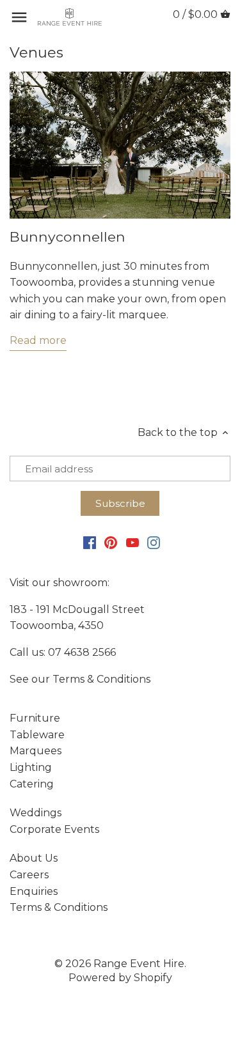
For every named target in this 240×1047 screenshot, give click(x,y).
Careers (29, 875)
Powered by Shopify (120, 978)
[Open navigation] (19, 17)
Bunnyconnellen (67, 236)
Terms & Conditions (101, 679)
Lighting (31, 767)
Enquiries (34, 891)
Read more (38, 340)
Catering (32, 784)
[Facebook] (89, 542)
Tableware (37, 735)
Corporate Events (54, 829)
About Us (34, 858)
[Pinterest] (110, 542)
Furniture (35, 718)
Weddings (35, 813)
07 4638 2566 (82, 652)
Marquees (35, 751)
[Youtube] (132, 542)
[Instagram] (153, 542)
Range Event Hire (138, 964)
